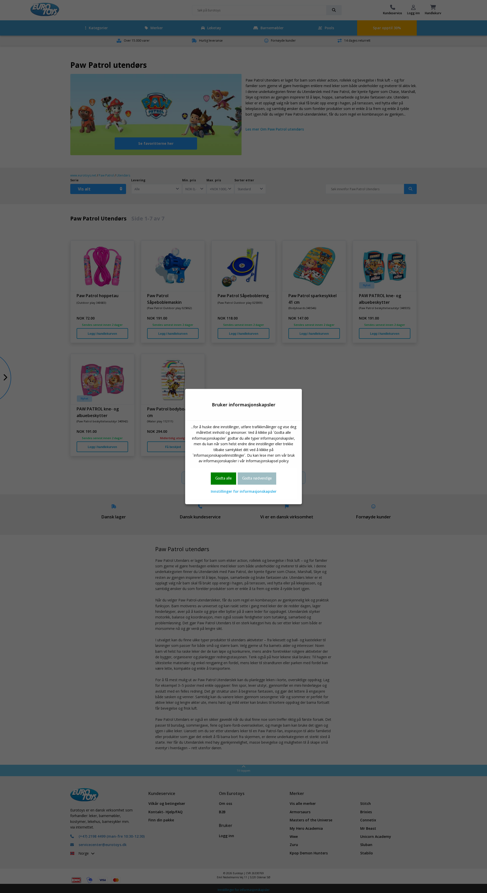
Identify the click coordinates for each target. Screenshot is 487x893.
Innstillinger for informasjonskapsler (243, 491)
